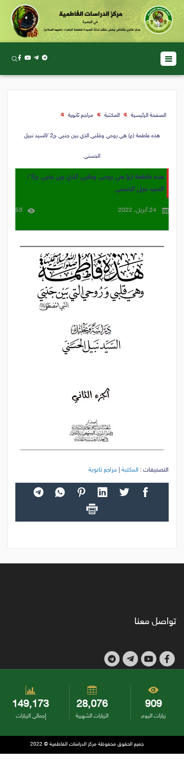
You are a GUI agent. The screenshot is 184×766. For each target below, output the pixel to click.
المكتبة (112, 115)
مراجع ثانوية (80, 115)
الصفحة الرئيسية (148, 115)
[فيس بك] (19, 58)
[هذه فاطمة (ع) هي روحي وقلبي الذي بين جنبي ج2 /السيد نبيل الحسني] (92, 348)
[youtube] (28, 58)
